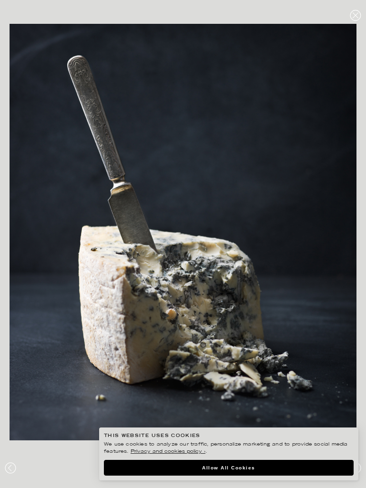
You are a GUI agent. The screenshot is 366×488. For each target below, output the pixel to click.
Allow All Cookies (228, 467)
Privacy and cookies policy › (168, 451)
